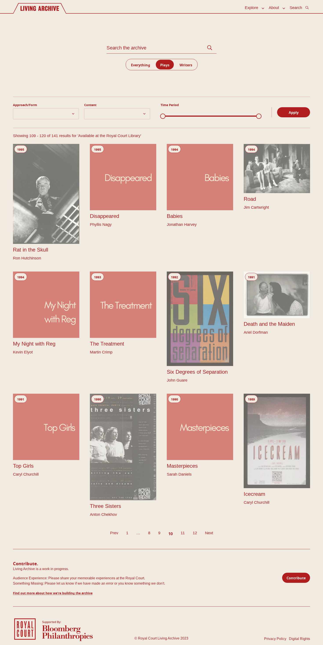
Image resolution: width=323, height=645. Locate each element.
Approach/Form (25, 104)
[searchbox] (15, 112)
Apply (294, 111)
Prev (114, 533)
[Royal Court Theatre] (25, 629)
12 (195, 533)
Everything (140, 64)
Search (296, 7)
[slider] (162, 116)
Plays (164, 64)
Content (90, 104)
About (274, 7)
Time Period (170, 104)
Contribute (296, 577)
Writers (186, 64)
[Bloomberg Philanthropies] (67, 630)
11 (183, 533)
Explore (251, 7)
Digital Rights (299, 639)
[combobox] (46, 113)
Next (209, 533)
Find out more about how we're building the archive (53, 592)
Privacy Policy (275, 639)
